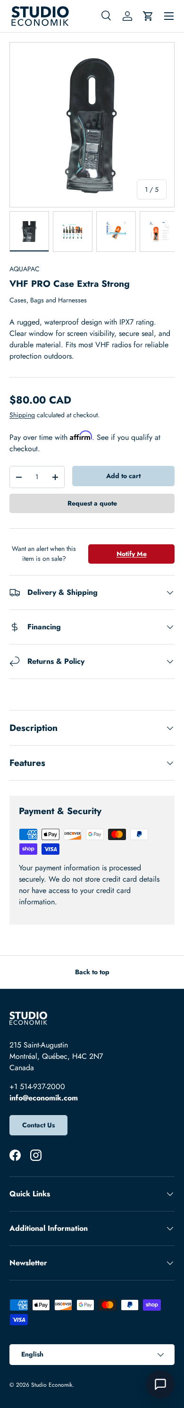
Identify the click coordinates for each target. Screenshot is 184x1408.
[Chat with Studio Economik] (160, 1384)
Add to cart (123, 476)
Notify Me (132, 553)
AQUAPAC (24, 269)
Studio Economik (51, 1385)
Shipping (22, 415)
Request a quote (92, 503)
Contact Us (38, 1125)
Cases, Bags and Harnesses (48, 300)
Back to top (92, 972)
